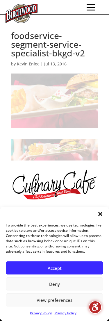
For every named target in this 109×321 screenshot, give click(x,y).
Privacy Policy (41, 313)
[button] (100, 214)
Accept (55, 268)
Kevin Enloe (28, 64)
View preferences (54, 300)
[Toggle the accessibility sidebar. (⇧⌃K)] (95, 307)
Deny (54, 284)
